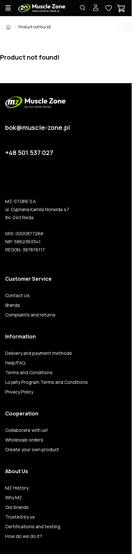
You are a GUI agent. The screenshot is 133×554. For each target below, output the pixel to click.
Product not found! (34, 27)
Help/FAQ (15, 363)
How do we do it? (23, 536)
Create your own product (32, 449)
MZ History (16, 488)
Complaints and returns (30, 315)
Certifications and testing (32, 526)
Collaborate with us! (26, 430)
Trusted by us (20, 517)
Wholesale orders (24, 440)
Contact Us (17, 295)
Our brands (17, 507)
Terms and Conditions (29, 372)
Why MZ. (14, 497)
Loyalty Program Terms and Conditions (46, 382)
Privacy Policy (19, 392)
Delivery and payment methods (38, 353)
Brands (12, 305)
